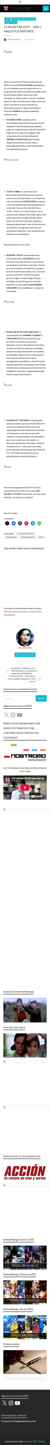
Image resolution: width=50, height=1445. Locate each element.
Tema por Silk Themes (34, 1441)
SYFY (41, 537)
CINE (7, 19)
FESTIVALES (11, 537)
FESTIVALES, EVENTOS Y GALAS (23, 19)
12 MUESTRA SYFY (25, 533)
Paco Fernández (14, 39)
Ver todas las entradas (25, 655)
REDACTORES (11, 22)
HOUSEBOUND (27, 537)
